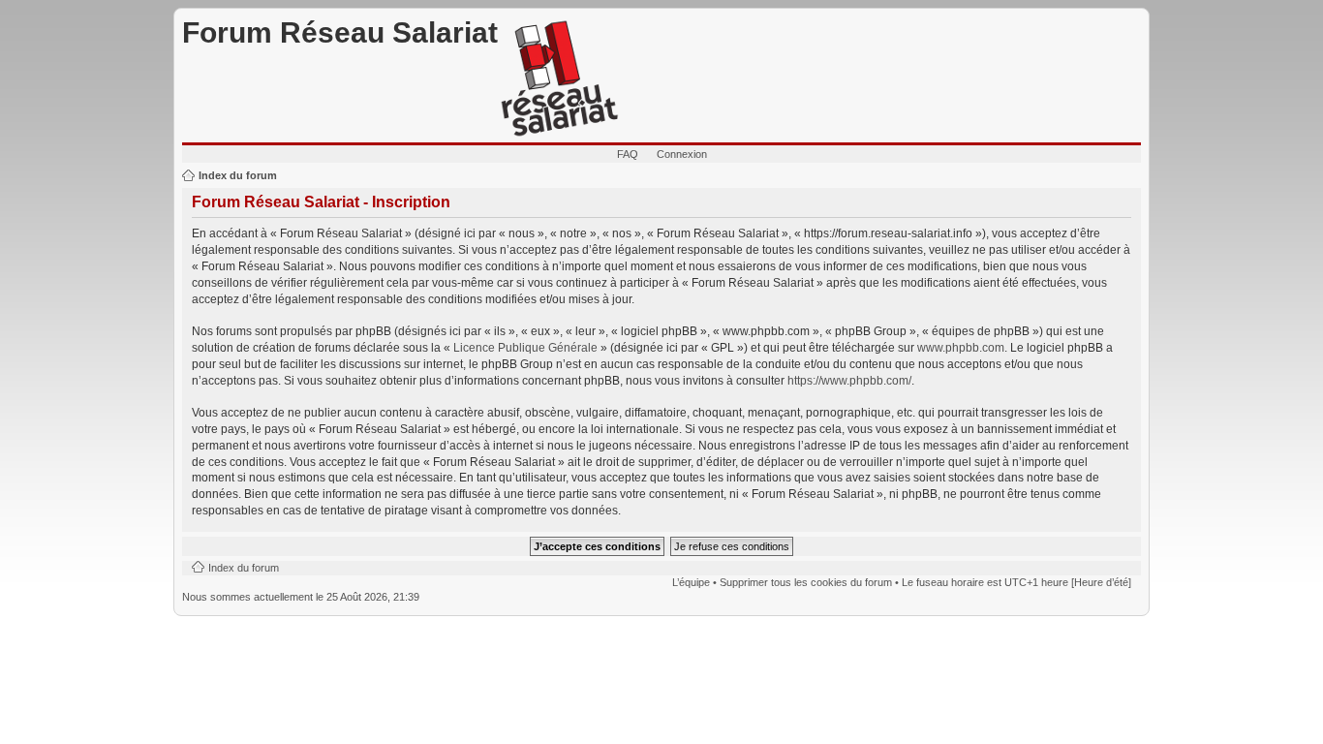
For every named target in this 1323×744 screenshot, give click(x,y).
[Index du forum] (560, 79)
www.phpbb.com (960, 348)
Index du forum (238, 175)
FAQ (627, 154)
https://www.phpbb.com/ (849, 381)
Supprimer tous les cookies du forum (806, 582)
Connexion (682, 154)
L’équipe (691, 582)
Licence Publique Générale (525, 348)
